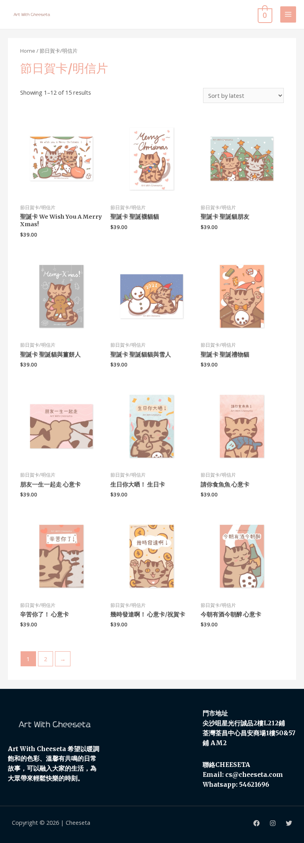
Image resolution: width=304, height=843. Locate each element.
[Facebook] (256, 823)
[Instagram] (273, 823)
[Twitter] (289, 823)
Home (27, 50)
